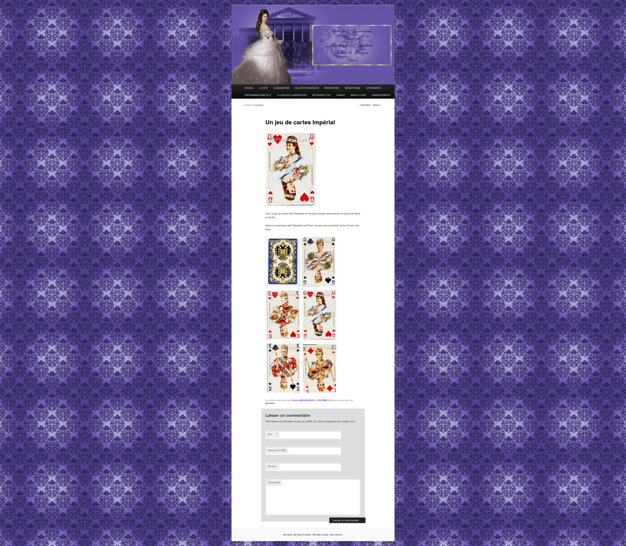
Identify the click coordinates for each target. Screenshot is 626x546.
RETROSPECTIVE (321, 95)
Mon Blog (287, 534)
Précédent (364, 104)
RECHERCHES (331, 87)
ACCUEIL (249, 87)
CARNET (340, 95)
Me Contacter (336, 534)
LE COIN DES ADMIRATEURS (292, 95)
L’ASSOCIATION (281, 87)
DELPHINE (322, 400)
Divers (295, 400)
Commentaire (274, 482)
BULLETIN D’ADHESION (307, 87)
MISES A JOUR (358, 95)
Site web (272, 466)
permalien (270, 403)
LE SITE (264, 87)
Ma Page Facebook (302, 534)
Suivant (377, 104)
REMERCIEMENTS (381, 95)
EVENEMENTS (373, 87)
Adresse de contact (277, 450)
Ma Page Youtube (321, 534)
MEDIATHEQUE (352, 87)
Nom (272, 434)
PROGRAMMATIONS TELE (258, 95)
